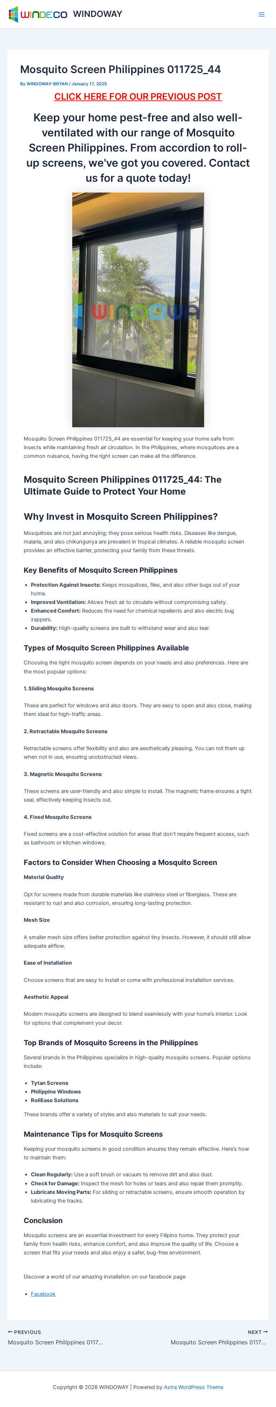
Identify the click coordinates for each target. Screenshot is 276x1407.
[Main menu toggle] (261, 14)
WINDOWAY (98, 14)
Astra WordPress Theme (193, 1387)
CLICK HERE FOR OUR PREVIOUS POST (138, 96)
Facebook (43, 1294)
